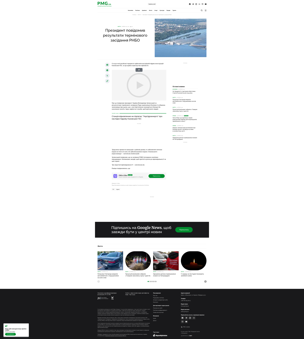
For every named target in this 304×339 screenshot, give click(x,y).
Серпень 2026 (151, 4)
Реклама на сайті (157, 308)
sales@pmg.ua (184, 311)
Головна (134, 14)
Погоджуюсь (10, 334)
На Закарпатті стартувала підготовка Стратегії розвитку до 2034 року (184, 92)
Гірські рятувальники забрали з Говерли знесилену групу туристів (185, 110)
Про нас (155, 295)
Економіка (130, 10)
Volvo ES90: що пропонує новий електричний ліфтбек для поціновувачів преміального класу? (185, 119)
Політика (137, 10)
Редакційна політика (158, 297)
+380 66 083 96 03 (185, 300)
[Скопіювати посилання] (107, 81)
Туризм (174, 10)
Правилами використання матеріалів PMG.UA (115, 335)
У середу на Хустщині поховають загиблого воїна (192, 275)
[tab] (148, 281)
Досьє (154, 320)
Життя (150, 10)
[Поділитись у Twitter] (107, 75)
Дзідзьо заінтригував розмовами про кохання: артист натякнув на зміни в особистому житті (184, 129)
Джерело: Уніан (116, 183)
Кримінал (144, 10)
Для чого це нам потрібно (10, 331)
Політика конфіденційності (160, 310)
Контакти (155, 302)
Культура (162, 10)
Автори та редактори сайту (160, 300)
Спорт (155, 10)
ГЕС (113, 189)
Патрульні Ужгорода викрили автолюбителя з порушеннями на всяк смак (184, 101)
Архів (154, 318)
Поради (168, 10)
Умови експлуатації (158, 312)
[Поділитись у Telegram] (107, 70)
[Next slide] (205, 281)
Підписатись (156, 176)
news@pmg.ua (185, 306)
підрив (117, 189)
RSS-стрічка (186, 327)
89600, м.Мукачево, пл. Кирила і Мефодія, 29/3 (193, 295)
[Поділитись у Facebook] (107, 65)
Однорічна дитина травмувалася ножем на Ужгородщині (185, 138)
